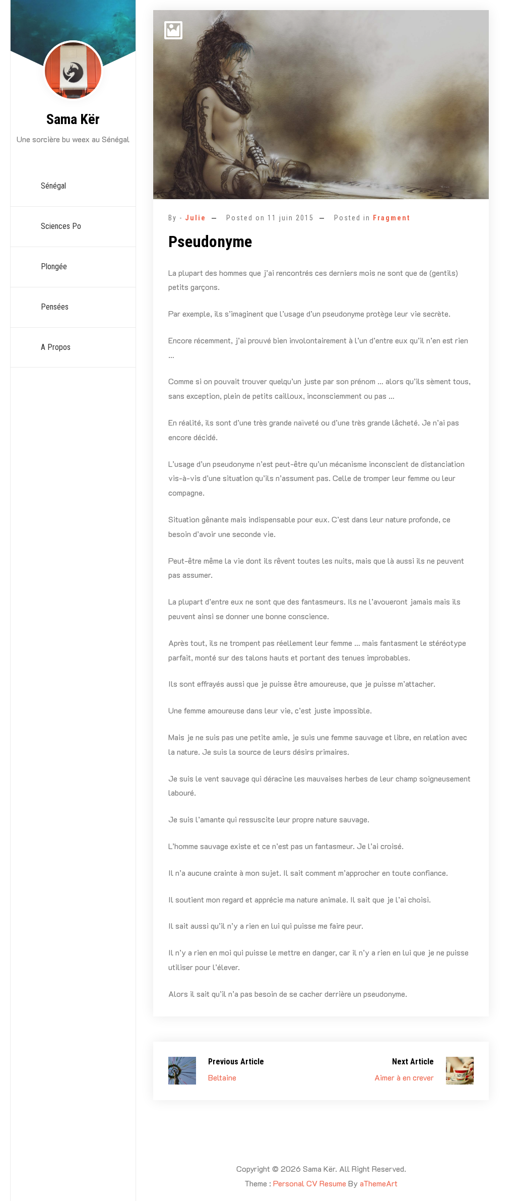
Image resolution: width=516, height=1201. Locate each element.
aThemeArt (379, 1183)
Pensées (55, 307)
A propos (56, 347)
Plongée (54, 266)
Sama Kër (73, 119)
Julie (195, 218)
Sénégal (53, 186)
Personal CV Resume (309, 1183)
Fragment (391, 218)
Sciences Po (61, 226)
